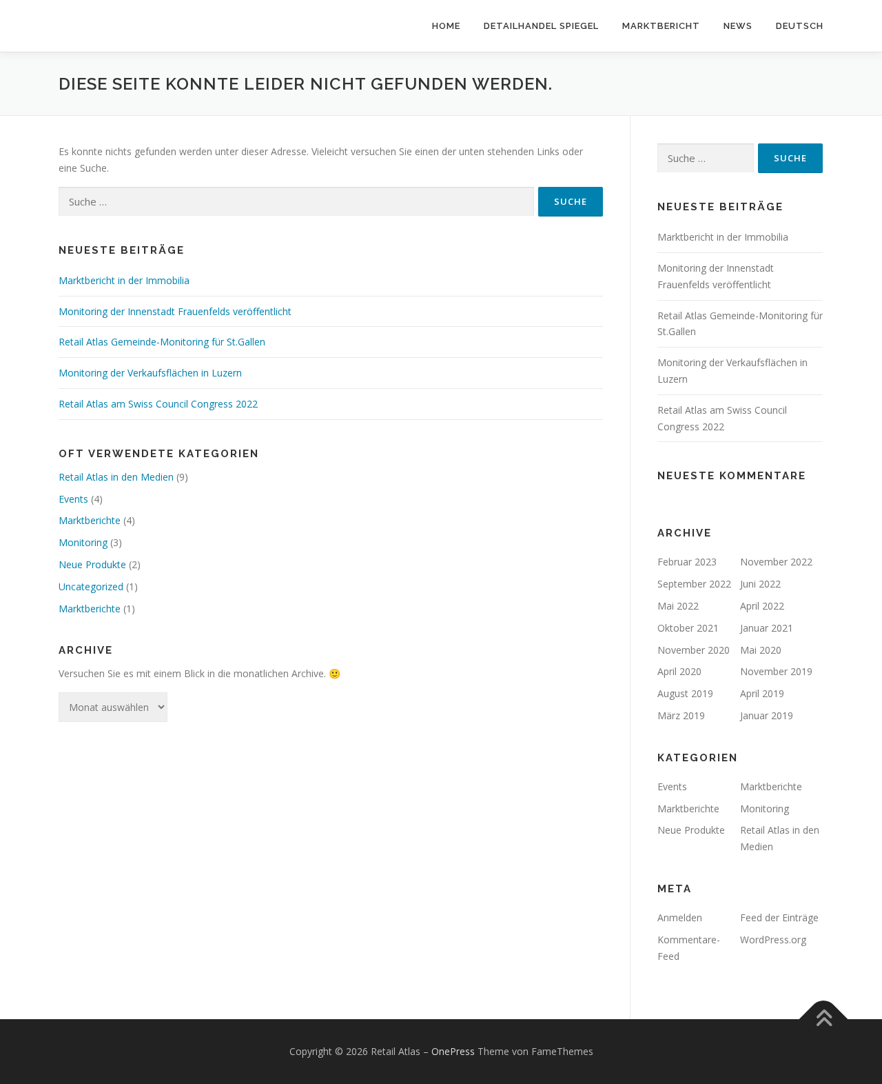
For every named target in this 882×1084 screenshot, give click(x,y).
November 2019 (776, 671)
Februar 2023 (687, 561)
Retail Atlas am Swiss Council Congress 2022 (158, 403)
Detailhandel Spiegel (541, 26)
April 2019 (762, 693)
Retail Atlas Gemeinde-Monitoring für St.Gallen (162, 341)
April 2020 (679, 671)
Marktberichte (90, 520)
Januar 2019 (766, 715)
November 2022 (776, 561)
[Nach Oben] (823, 1019)
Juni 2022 (760, 583)
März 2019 (681, 715)
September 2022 (694, 583)
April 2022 (762, 605)
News (738, 26)
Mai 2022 (678, 605)
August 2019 (685, 693)
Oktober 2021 (688, 627)
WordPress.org (773, 939)
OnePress (453, 1051)
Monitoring (83, 542)
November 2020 (693, 649)
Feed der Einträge (779, 917)
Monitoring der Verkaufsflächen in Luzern (150, 372)
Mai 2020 (760, 649)
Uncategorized (91, 586)
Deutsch (799, 26)
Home (446, 26)
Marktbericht (661, 26)
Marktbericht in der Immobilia (124, 280)
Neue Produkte (92, 564)
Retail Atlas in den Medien (116, 476)
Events (73, 498)
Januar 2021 (766, 627)
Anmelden (679, 917)
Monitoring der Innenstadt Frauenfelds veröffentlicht (175, 311)
